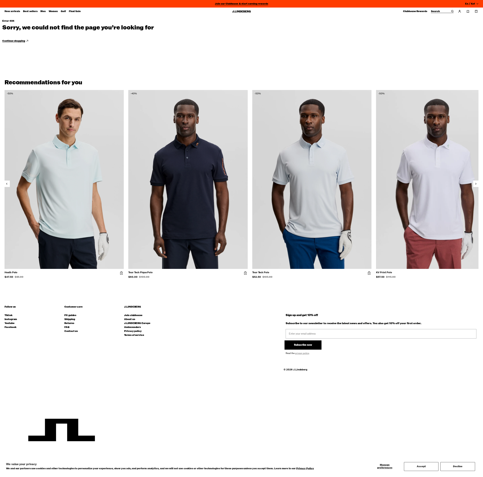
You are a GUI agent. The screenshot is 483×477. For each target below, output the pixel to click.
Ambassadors (132, 327)
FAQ (66, 327)
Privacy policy (133, 331)
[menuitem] (12, 11)
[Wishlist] (468, 11)
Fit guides (70, 315)
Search (435, 11)
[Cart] (476, 11)
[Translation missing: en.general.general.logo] (241, 11)
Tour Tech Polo (260, 272)
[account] (459, 11)
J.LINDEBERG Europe (137, 323)
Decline (457, 466)
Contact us (71, 331)
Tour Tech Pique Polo (140, 272)
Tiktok (8, 315)
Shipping (69, 319)
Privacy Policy (305, 468)
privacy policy (302, 353)
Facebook (10, 327)
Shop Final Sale (241, 4)
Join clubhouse (133, 315)
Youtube (10, 323)
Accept (421, 466)
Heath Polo (11, 272)
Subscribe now (303, 345)
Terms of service (134, 335)
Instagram (11, 319)
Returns (69, 323)
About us (129, 319)
